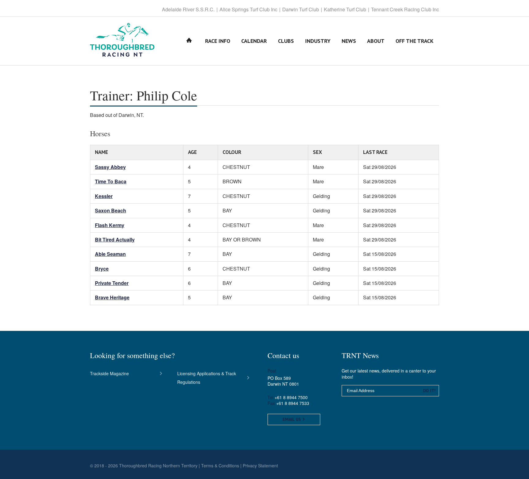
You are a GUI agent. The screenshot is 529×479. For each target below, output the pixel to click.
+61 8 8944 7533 (292, 403)
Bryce (102, 268)
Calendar (254, 40)
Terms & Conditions (220, 465)
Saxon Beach (110, 210)
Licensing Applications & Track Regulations (206, 377)
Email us (292, 419)
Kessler (104, 196)
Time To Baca (110, 181)
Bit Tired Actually (115, 239)
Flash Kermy (109, 225)
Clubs (286, 40)
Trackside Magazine (109, 373)
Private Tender (112, 282)
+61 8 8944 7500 (291, 397)
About (376, 40)
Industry (318, 40)
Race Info (217, 40)
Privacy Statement (260, 465)
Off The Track (414, 40)
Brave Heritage (112, 297)
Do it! (429, 390)
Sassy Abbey (110, 166)
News (349, 40)
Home (189, 41)
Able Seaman (110, 253)
